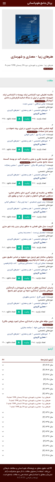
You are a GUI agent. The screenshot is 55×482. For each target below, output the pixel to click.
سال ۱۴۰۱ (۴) (48, 379)
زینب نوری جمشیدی (37, 201)
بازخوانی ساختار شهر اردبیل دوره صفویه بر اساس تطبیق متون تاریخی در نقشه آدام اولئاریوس (27, 259)
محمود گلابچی (23, 165)
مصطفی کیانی (10, 201)
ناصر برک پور (40, 134)
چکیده (27, 118)
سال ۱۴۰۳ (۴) (48, 369)
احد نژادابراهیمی (10, 263)
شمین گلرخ (41, 296)
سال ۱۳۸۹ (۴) (47, 450)
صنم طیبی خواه (39, 327)
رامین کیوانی (29, 134)
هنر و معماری (26, 110)
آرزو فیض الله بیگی (38, 165)
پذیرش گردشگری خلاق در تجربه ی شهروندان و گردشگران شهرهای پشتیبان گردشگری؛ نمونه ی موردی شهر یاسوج (29, 290)
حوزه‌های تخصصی (41, 110)
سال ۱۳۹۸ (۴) (47, 393)
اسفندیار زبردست (39, 232)
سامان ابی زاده (40, 263)
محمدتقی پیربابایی (25, 263)
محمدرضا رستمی (24, 232)
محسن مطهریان (29, 296)
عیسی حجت (27, 103)
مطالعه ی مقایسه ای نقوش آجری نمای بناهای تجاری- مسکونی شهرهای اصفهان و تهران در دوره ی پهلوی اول (30, 195)
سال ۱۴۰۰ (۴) (48, 384)
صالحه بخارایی (26, 327)
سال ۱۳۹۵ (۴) (47, 422)
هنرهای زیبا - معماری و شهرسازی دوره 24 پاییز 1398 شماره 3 (29, 400)
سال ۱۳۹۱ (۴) (48, 441)
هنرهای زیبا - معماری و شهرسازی (32, 56)
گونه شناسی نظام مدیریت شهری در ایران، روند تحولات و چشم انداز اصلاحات (30, 130)
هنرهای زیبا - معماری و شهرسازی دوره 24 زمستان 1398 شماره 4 (28, 397)
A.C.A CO (21, 477)
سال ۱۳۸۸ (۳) (47, 455)
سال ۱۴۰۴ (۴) (48, 365)
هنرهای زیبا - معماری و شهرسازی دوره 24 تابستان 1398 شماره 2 (28, 403)
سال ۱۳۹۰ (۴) (48, 445)
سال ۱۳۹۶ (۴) (48, 417)
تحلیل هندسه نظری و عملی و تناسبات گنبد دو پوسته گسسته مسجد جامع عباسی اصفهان (28, 160)
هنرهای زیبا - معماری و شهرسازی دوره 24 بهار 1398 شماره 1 (30, 406)
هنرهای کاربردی (13, 110)
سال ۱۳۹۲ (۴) (48, 436)
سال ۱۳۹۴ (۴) (47, 426)
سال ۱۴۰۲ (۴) (48, 374)
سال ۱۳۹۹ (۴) (48, 389)
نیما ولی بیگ (22, 201)
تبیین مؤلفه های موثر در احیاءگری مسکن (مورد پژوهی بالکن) (27, 322)
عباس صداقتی (40, 103)
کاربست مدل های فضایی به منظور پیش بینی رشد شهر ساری (27, 228)
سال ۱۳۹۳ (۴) (47, 431)
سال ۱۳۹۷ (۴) (47, 412)
